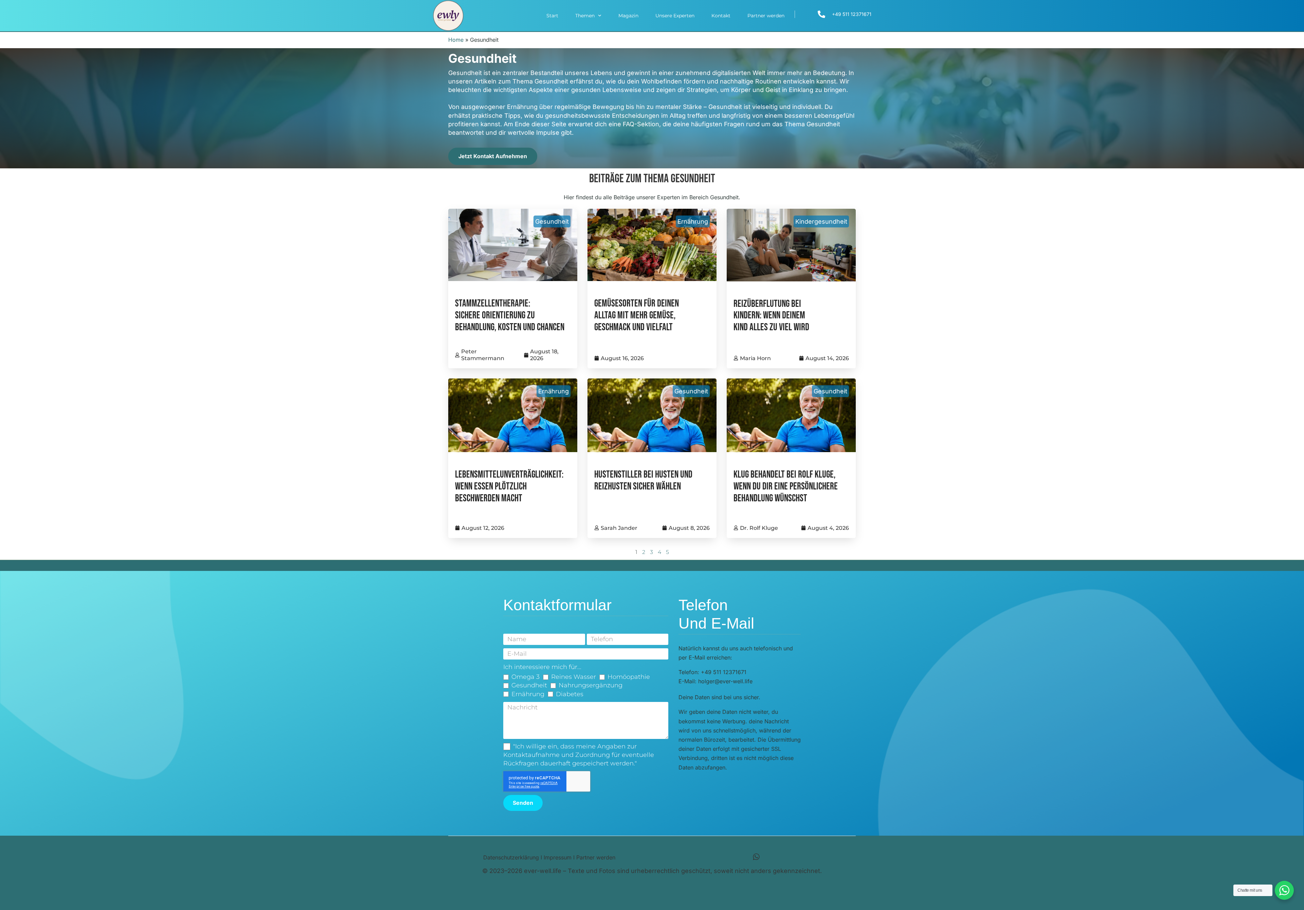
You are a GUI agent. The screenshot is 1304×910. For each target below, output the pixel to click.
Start (552, 16)
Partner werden (765, 16)
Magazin (628, 16)
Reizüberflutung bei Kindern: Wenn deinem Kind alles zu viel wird (771, 316)
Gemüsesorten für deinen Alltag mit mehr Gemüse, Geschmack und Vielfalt (636, 315)
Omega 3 (525, 677)
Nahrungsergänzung (590, 685)
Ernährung (692, 221)
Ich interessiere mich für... (542, 667)
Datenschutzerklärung (511, 857)
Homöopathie (629, 677)
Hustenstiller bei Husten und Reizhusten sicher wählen (643, 481)
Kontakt (720, 16)
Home (456, 39)
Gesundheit (552, 221)
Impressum (558, 857)
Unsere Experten (674, 16)
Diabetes (569, 694)
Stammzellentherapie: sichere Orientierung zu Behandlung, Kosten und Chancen (509, 315)
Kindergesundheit (821, 221)
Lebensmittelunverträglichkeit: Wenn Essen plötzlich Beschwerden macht (509, 486)
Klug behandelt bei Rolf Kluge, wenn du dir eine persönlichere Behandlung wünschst (786, 486)
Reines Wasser (573, 677)
